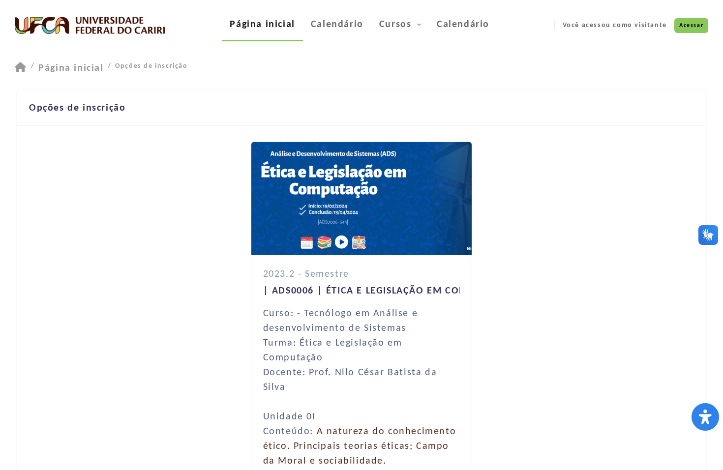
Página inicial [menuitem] (262, 24)
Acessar (691, 26)
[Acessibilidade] (705, 417)
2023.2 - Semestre (306, 274)
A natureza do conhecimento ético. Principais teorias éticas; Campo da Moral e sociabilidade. (359, 446)
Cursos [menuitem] (397, 24)
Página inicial (70, 68)
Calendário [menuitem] (337, 24)
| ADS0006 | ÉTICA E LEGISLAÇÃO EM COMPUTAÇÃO (388, 291)
